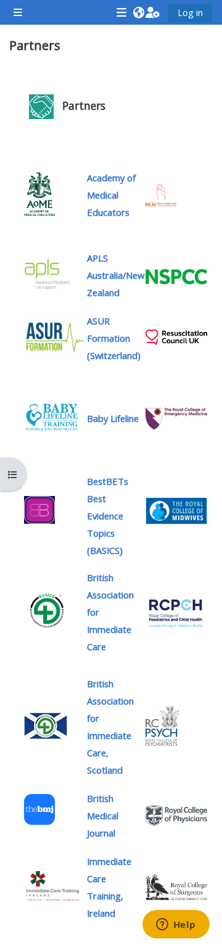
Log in (190, 12)
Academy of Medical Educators (111, 195)
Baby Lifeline (113, 418)
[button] (138, 12)
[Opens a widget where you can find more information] (176, 925)
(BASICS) (107, 515)
